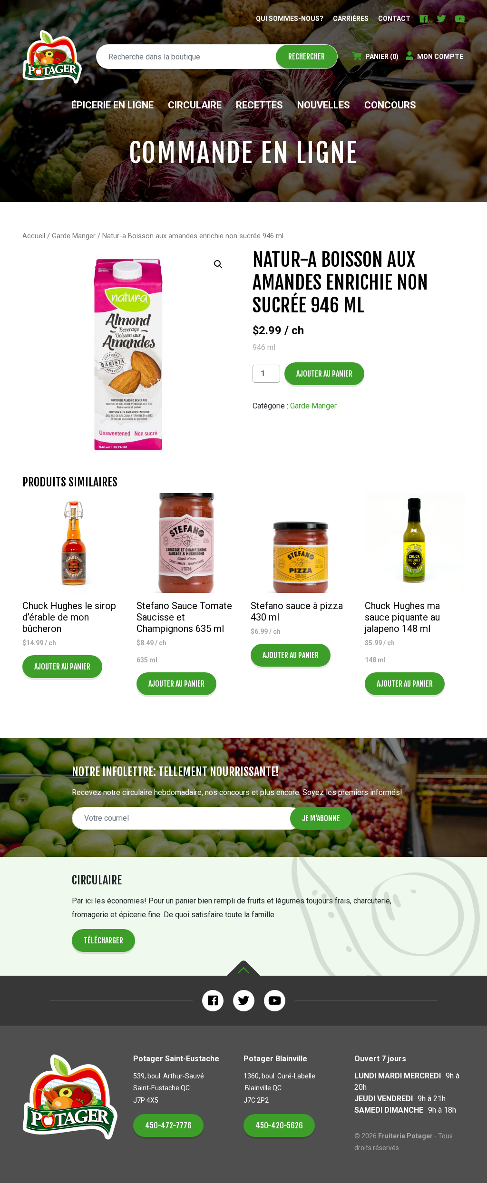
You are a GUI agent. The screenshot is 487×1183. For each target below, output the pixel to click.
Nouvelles (323, 105)
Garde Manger (74, 236)
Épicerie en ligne (112, 105)
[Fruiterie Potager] (52, 57)
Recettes (259, 105)
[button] (218, 264)
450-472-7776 (168, 1125)
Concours (390, 105)
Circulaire (195, 105)
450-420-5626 (279, 1125)
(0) (382, 56)
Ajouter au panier (324, 373)
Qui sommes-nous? (289, 18)
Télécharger (103, 940)
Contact (394, 18)
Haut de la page (243, 968)
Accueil (33, 236)
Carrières (351, 18)
